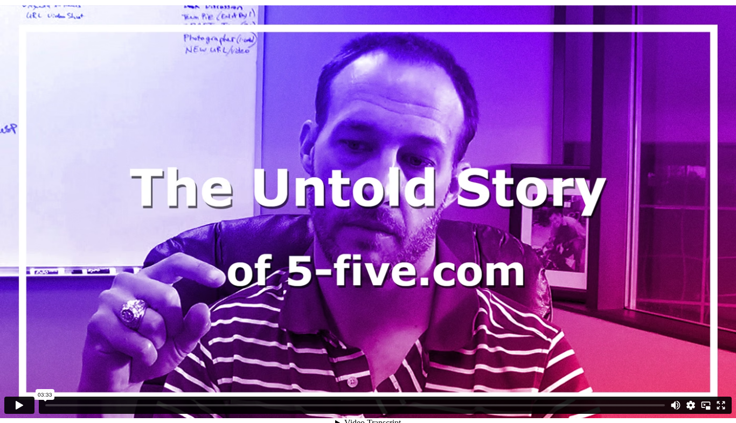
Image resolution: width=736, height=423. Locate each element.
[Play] (19, 405)
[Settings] (690, 405)
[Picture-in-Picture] (705, 405)
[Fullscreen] (720, 405)
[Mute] (675, 405)
